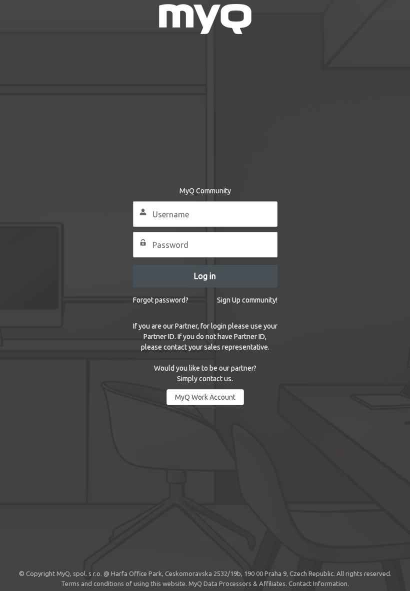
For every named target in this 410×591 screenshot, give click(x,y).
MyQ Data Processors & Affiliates (237, 583)
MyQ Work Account (205, 397)
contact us (215, 379)
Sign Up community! (247, 300)
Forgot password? (160, 300)
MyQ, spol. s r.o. (79, 573)
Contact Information (318, 583)
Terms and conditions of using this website (123, 583)
